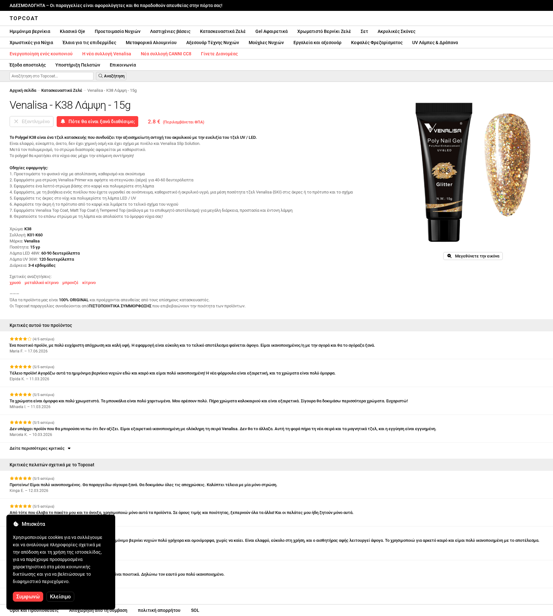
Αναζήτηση (113, 76)
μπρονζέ (70, 282)
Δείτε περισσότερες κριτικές (38, 448)
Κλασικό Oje (72, 31)
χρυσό (15, 282)
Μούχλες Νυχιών (266, 42)
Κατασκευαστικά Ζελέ (223, 31)
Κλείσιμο (60, 597)
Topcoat (24, 18)
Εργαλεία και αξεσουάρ (317, 42)
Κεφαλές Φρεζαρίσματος (377, 42)
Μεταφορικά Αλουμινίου (151, 42)
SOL (195, 610)
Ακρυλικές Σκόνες (396, 31)
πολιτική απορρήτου (159, 610)
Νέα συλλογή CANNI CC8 (166, 53)
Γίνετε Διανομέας (219, 53)
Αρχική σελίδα (23, 90)
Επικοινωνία (123, 64)
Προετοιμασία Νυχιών (117, 31)
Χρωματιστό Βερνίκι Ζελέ (324, 31)
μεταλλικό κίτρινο (42, 282)
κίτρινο (89, 282)
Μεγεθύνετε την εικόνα (475, 256)
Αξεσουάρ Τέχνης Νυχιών (212, 42)
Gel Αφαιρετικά (271, 31)
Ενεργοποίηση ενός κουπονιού (41, 53)
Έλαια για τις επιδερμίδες (89, 42)
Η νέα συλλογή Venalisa (106, 53)
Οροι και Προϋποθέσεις (34, 610)
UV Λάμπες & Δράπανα (435, 42)
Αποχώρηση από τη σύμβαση (98, 610)
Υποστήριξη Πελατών (77, 64)
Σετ (364, 31)
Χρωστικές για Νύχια (31, 42)
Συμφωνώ (28, 597)
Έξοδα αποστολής (28, 64)
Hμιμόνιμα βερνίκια (30, 31)
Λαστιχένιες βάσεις (170, 31)
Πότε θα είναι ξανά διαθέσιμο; (100, 121)
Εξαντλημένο (34, 121)
